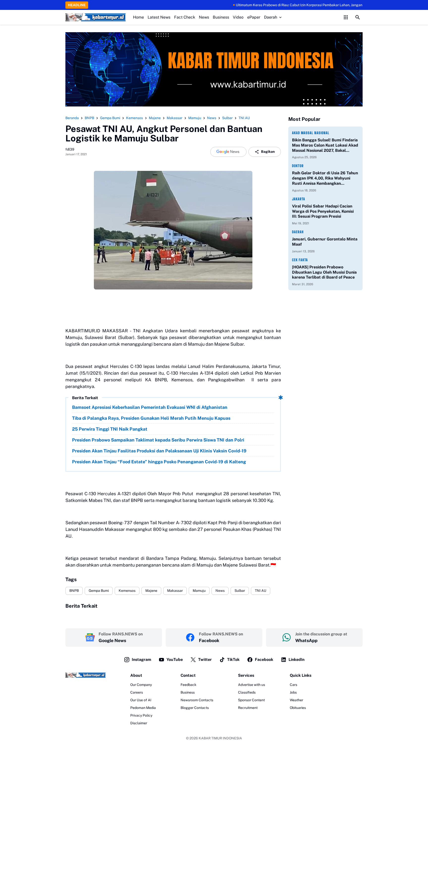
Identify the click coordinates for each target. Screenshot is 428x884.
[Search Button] (358, 17)
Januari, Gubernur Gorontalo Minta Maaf (324, 242)
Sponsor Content (251, 700)
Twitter (205, 659)
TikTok (233, 659)
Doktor (298, 166)
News (204, 17)
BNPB (74, 591)
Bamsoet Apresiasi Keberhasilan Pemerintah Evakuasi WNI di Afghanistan (149, 407)
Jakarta (298, 199)
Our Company (141, 685)
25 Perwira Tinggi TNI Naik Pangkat (109, 429)
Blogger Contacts (195, 708)
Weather (296, 700)
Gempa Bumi (99, 591)
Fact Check (184, 17)
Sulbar (240, 591)
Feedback (188, 685)
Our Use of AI (140, 700)
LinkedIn (296, 659)
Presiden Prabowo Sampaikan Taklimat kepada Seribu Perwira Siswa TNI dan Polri (158, 439)
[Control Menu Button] (346, 17)
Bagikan (268, 152)
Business (221, 17)
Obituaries (298, 708)
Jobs (293, 692)
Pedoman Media (143, 708)
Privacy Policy (141, 715)
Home (138, 17)
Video (238, 17)
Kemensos (127, 591)
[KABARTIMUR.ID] (95, 17)
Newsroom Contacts (197, 700)
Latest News (159, 17)
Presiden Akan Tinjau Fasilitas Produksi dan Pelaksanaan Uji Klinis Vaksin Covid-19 (159, 450)
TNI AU (260, 591)
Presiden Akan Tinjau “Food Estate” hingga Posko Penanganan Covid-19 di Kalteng (159, 461)
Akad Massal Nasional (310, 133)
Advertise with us (251, 685)
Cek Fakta (300, 260)
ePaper (253, 17)
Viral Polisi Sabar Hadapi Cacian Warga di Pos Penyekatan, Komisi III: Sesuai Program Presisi (323, 211)
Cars (293, 685)
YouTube (174, 659)
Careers (136, 692)
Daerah (270, 17)
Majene (151, 591)
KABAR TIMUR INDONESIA (220, 738)
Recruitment (248, 708)
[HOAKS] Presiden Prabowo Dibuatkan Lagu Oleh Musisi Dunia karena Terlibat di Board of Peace (324, 272)
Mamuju (199, 591)
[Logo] (85, 675)
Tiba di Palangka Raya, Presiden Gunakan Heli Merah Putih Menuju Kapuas (151, 418)
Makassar (175, 591)
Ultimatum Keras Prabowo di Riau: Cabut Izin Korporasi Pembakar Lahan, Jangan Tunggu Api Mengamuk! (298, 5)
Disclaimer (138, 723)
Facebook (264, 659)
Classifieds (247, 692)
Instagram (141, 659)
